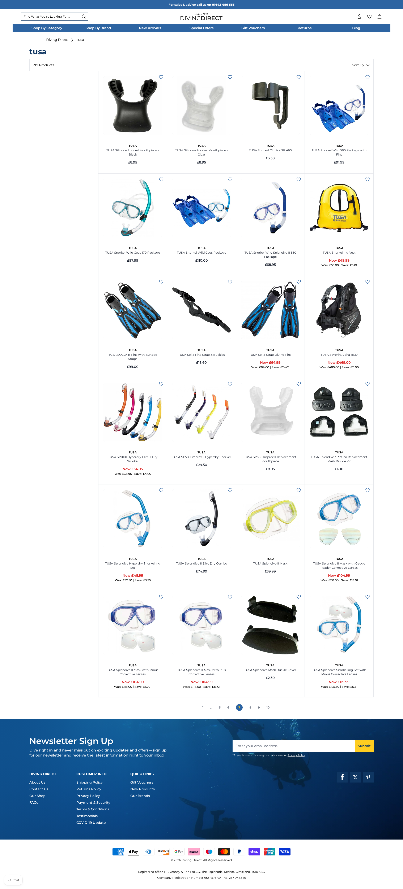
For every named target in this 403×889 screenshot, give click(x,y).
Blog (356, 28)
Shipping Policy (89, 782)
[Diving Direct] (201, 16)
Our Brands (140, 796)
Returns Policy (88, 789)
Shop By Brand (98, 28)
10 (268, 707)
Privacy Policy (296, 755)
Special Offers (201, 28)
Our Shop (37, 796)
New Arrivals (150, 28)
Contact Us (38, 789)
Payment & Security (93, 803)
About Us (37, 782)
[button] (379, 16)
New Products (142, 789)
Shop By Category (46, 28)
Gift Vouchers (253, 28)
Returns (304, 28)
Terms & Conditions (92, 809)
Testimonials (87, 816)
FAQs (33, 803)
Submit (364, 746)
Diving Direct (57, 40)
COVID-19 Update (91, 823)
